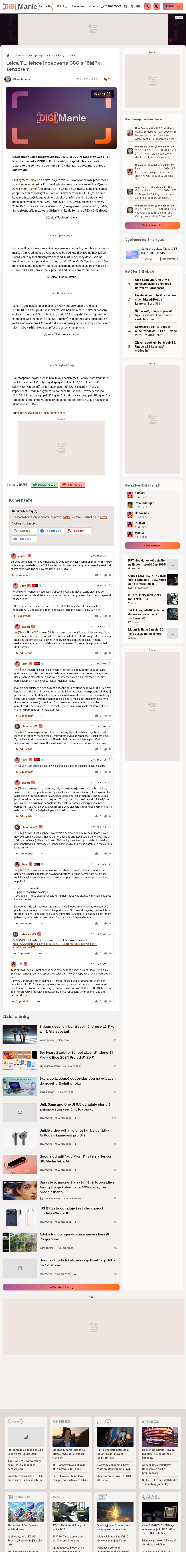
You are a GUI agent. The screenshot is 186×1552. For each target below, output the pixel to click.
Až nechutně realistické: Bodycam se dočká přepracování (156, 1469)
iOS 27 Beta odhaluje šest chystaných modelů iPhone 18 (72, 1210)
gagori (22, 556)
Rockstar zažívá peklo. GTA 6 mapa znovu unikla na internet (25, 1478)
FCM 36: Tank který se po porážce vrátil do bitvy (67, 1538)
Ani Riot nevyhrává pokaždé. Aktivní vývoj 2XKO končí (69, 1467)
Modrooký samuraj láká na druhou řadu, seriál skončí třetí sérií (68, 1453)
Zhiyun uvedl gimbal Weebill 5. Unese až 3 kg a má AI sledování (77, 1029)
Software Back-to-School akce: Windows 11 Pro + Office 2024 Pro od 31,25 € (76, 1054)
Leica (72, 55)
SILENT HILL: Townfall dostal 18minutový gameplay (159, 1482)
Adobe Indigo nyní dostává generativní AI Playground (74, 1236)
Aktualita (19, 55)
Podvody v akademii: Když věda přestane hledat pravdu (114, 1467)
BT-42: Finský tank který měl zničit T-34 (144, 597)
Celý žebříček (152, 545)
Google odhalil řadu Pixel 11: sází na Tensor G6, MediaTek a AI (76, 1158)
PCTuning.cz (135, 622)
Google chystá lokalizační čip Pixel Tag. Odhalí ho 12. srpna (78, 1262)
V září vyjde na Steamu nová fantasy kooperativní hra (114, 1527)
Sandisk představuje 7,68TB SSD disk (114, 1478)
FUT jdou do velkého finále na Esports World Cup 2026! (147, 562)
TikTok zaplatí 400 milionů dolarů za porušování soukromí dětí (146, 614)
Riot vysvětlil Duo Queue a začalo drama (23, 1527)
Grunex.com (135, 568)
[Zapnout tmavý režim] (156, 6)
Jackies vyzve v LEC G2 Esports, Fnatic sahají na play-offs (26, 1540)
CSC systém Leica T (25, 180)
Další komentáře (152, 225)
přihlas (66, 517)
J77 (20, 964)
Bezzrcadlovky (55, 55)
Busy (23, 585)
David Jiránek (47, 1092)
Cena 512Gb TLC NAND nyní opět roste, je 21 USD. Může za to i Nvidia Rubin (147, 580)
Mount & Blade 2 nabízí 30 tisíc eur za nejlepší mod (145, 631)
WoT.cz (132, 603)
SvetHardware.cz (138, 587)
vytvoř (103, 517)
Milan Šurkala (21, 79)
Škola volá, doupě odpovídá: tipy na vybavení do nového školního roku (78, 1080)
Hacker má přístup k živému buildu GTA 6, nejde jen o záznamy (158, 1453)
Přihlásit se (173, 6)
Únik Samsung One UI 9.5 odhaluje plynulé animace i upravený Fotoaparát (75, 1106)
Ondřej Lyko (46, 1118)
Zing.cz (132, 637)
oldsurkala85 (30, 726)
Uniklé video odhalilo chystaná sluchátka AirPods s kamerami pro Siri (74, 1132)
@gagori (21, 591)
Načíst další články (61, 1287)
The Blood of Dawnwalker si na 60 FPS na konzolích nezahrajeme (24, 1465)
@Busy (22, 632)
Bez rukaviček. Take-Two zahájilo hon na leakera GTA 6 (70, 1478)
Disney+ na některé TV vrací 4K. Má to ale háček (159, 1542)
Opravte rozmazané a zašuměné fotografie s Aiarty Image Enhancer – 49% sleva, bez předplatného (77, 1187)
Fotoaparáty (35, 55)
